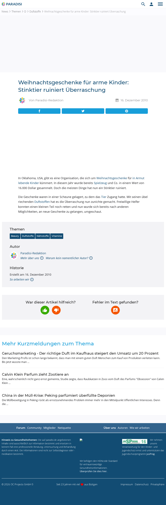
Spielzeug (100, 183)
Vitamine (57, 236)
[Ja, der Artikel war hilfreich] (45, 310)
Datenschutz (142, 484)
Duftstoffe (35, 11)
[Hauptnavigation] (160, 4)
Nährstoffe (43, 236)
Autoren (123, 428)
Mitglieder (49, 428)
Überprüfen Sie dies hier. (93, 471)
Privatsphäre (157, 484)
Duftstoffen (42, 202)
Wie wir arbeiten (140, 428)
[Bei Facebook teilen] (39, 111)
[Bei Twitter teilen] (83, 111)
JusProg (151, 453)
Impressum (127, 484)
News (5, 11)
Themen (16, 11)
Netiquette (64, 428)
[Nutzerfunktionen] (151, 4)
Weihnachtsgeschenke (111, 178)
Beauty (15, 236)
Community (34, 428)
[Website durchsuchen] (143, 4)
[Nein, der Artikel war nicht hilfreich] (56, 310)
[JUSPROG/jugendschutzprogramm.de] (134, 441)
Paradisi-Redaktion (33, 253)
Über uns (110, 427)
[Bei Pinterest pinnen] (127, 111)
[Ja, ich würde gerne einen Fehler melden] (115, 310)
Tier (103, 197)
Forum (20, 427)
